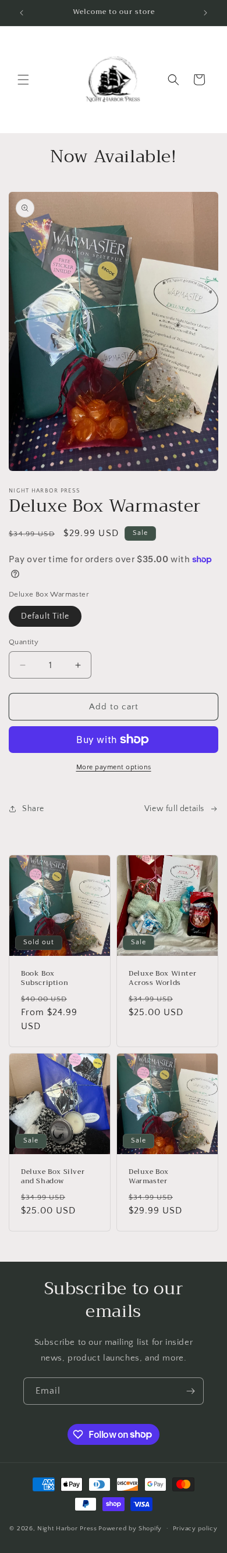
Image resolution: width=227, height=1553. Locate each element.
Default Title (45, 616)
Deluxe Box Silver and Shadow (52, 1177)
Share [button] (33, 808)
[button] (23, 79)
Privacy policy (195, 1528)
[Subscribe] (190, 1391)
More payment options (113, 767)
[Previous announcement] (21, 13)
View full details (174, 808)
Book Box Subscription (44, 978)
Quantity (23, 642)
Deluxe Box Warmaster (149, 1177)
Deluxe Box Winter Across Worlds (162, 978)
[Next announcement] (205, 13)
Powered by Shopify (130, 1528)
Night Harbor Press (67, 1528)
